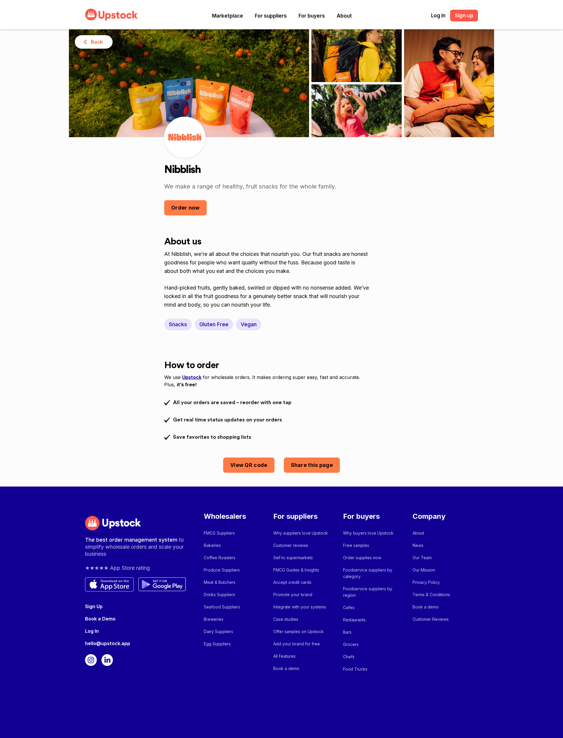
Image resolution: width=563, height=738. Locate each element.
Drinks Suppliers (219, 594)
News (418, 545)
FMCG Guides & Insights (296, 569)
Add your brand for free (296, 643)
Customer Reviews (431, 619)
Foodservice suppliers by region (367, 592)
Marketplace (227, 16)
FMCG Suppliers (219, 532)
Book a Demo (100, 619)
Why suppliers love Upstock (300, 532)
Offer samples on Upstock (298, 631)
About (344, 16)
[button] (227, 16)
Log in (438, 15)
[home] (111, 14)
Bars (347, 632)
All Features (284, 656)
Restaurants (354, 619)
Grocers (351, 644)
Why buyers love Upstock (368, 532)
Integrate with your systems (299, 606)
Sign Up (94, 606)
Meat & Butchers (219, 582)
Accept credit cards (292, 582)
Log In (92, 631)
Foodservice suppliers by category (367, 573)
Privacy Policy (426, 582)
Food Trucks (355, 668)
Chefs (349, 656)
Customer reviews (290, 545)
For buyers (312, 16)
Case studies (285, 619)
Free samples (356, 545)
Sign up (464, 15)
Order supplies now (362, 557)
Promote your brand (292, 594)
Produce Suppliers (222, 569)
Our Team (422, 557)
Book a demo (286, 668)
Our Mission (424, 569)
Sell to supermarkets (293, 557)
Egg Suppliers (217, 643)
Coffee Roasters (219, 557)
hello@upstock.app (107, 643)
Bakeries (212, 545)
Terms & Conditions (431, 594)
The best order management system (132, 540)
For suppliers (271, 16)
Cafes (349, 607)
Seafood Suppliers (222, 606)
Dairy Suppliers (218, 631)
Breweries (213, 619)
